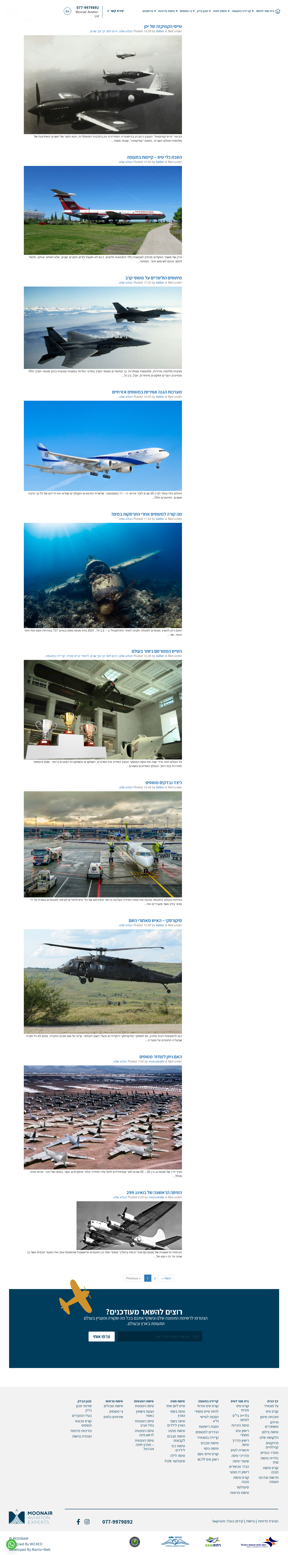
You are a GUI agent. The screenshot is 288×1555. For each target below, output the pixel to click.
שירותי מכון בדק (84, 1407)
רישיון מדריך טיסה (240, 1442)
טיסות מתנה (176, 1430)
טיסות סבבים (210, 1442)
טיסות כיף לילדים (178, 1447)
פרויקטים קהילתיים (272, 1445)
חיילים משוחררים (272, 1424)
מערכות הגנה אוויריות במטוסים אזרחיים (147, 392)
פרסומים (148, 11)
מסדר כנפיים (269, 1452)
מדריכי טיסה (240, 1455)
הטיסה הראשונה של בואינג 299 (154, 1192)
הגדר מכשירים (239, 1466)
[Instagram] (87, 1521)
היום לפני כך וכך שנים (103, 31)
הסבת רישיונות (209, 1426)
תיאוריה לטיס (240, 1450)
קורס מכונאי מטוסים (83, 1423)
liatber (160, 31)
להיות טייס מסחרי (206, 1411)
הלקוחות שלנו (269, 1437)
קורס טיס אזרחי (242, 1407)
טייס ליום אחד (175, 1405)
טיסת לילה (177, 1455)
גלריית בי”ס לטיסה (241, 1417)
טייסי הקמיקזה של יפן (163, 26)
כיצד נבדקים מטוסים (164, 782)
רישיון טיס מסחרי (242, 1432)
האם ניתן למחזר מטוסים (161, 1057)
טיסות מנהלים (113, 1405)
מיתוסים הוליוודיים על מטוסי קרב (153, 278)
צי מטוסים (186, 11)
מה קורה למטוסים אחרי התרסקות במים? (146, 514)
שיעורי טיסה (241, 1461)
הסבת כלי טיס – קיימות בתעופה (154, 157)
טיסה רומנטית (144, 1405)
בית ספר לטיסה (265, 11)
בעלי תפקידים (82, 1415)
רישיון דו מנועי (239, 1472)
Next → (166, 1278)
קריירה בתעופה (241, 11)
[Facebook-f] (78, 1521)
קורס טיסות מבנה (271, 1469)
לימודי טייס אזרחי (77, 656)
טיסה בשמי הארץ (177, 1413)
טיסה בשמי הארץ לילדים (176, 1423)
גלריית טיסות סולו (269, 1460)
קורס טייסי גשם (208, 1453)
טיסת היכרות (240, 1425)
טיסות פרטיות (166, 11)
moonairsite (156, 1061)
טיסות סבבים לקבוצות (176, 1438)
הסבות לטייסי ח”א (209, 1418)
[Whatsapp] (11, 1544)
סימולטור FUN (175, 1461)
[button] (115, 11)
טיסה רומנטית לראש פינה (144, 1432)
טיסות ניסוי (211, 1448)
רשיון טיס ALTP (208, 1459)
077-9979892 (88, 7)
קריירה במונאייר (208, 1437)
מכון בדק (202, 11)
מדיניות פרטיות (81, 1430)
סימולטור (242, 1487)
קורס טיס (272, 1411)
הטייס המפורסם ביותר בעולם (157, 651)
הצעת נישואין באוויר (145, 1413)
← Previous (134, 1278)
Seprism (218, 1521)
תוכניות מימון (269, 1416)
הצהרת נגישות (82, 1436)
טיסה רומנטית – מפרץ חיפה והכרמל (144, 1444)
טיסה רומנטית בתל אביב (144, 1423)
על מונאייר (271, 1405)
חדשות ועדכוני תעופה (268, 1479)
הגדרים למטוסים (207, 1432)
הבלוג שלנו (126, 31)
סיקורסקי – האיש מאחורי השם (155, 920)
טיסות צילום (270, 1432)
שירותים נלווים (113, 1416)
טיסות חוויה (220, 11)
